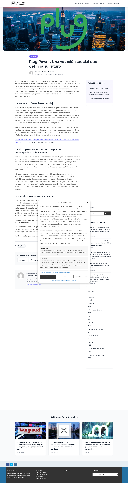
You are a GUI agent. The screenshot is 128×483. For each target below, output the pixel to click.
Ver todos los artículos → (34, 285)
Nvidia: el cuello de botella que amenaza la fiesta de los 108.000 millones (98, 266)
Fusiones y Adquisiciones (96, 355)
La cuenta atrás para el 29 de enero (99, 98)
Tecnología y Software (96, 310)
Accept (47, 277)
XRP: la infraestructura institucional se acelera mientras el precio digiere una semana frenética (99, 243)
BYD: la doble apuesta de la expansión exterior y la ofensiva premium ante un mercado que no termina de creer (98, 278)
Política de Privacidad (66, 280)
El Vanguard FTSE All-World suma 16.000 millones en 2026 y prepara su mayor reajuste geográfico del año (99, 231)
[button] (87, 202)
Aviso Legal (74, 280)
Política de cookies (55, 280)
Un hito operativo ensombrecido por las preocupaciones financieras (99, 93)
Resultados (92, 323)
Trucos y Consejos (98, 3)
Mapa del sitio (39, 476)
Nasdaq (91, 342)
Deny (64, 277)
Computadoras (93, 336)
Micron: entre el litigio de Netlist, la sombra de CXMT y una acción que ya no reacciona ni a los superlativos (99, 254)
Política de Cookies (41, 472)
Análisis (91, 316)
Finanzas (91, 303)
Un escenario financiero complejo (98, 88)
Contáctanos (67, 471)
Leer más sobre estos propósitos (62, 272)
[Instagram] (15, 464)
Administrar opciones (81, 277)
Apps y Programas (113, 3)
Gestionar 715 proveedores (47, 272)
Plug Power (21, 246)
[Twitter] (11, 464)
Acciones (33, 56)
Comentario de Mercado (96, 348)
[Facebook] (7, 464)
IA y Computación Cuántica (97, 329)
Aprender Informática (82, 3)
